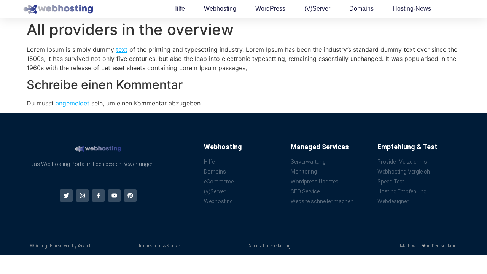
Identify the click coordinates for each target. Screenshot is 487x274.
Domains (361, 8)
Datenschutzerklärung (269, 246)
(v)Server (317, 8)
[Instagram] (82, 195)
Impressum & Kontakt (160, 246)
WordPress (270, 8)
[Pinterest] (130, 195)
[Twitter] (66, 195)
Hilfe (178, 8)
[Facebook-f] (98, 195)
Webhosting (220, 8)
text (121, 49)
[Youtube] (114, 195)
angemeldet (72, 103)
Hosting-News (412, 8)
